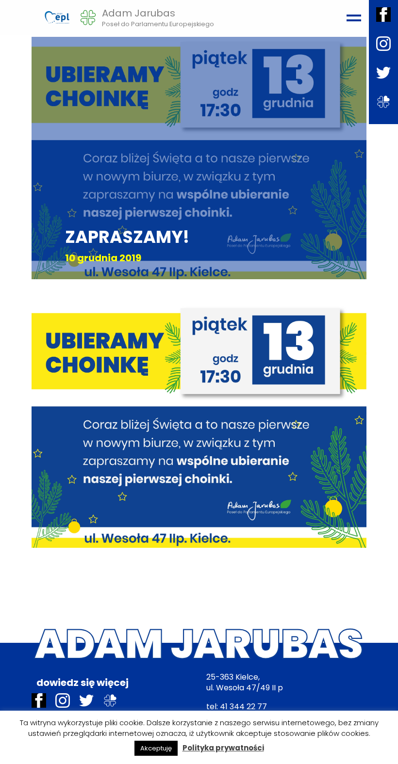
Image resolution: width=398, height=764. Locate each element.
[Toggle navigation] (352, 14)
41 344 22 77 (243, 706)
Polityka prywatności (223, 748)
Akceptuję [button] (156, 748)
